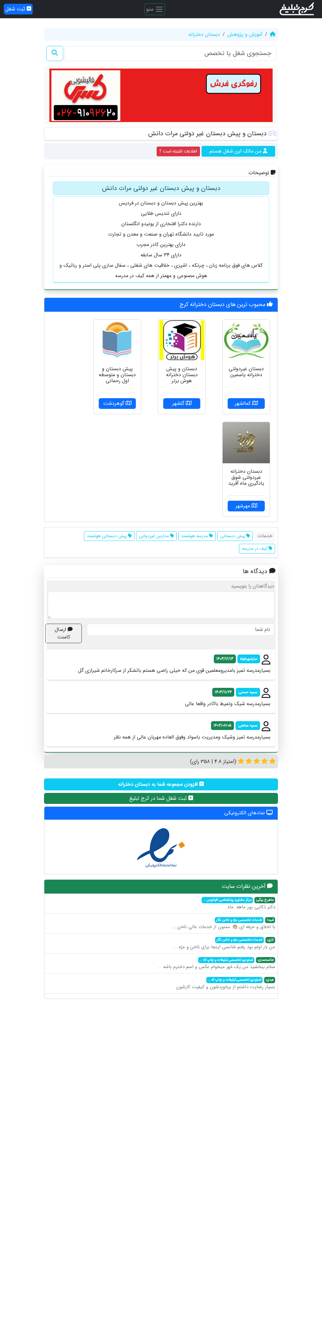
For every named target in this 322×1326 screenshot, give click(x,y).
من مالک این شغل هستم (236, 151)
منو (150, 8)
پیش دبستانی (233, 535)
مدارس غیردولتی (154, 535)
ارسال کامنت (62, 633)
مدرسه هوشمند (195, 535)
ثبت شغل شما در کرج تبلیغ (158, 798)
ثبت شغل (16, 9)
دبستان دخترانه (204, 34)
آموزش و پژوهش (245, 34)
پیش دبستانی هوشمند (107, 535)
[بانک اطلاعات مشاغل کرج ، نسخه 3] (297, 9)
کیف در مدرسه (255, 548)
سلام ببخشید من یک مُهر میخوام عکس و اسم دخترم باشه (216, 964)
